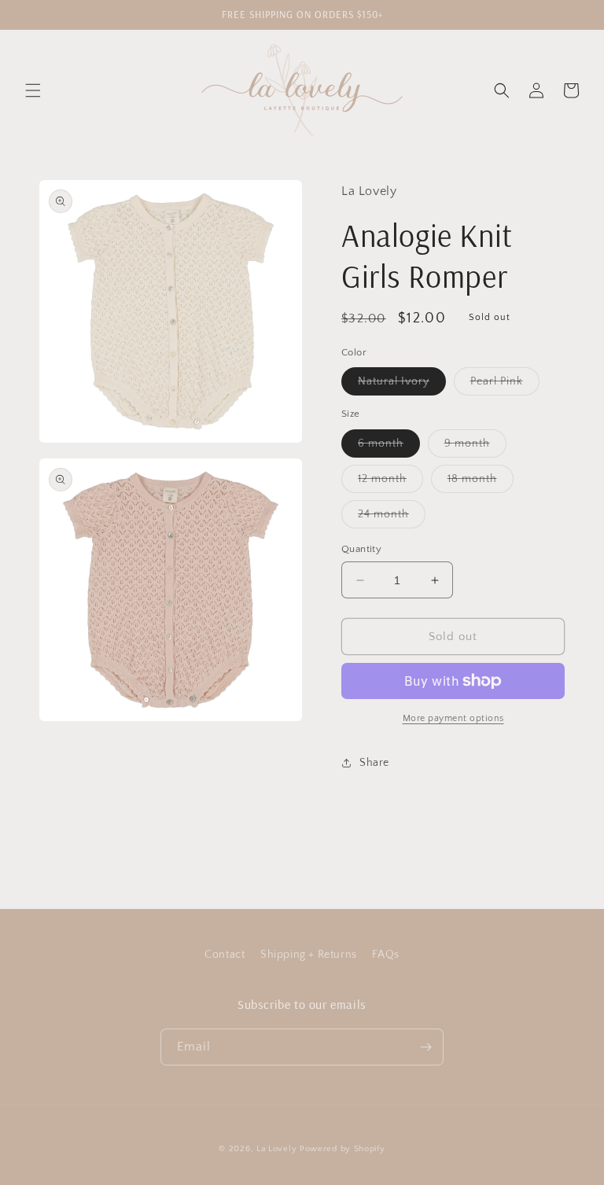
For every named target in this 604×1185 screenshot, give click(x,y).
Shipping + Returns (308, 954)
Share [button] (374, 762)
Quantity (361, 548)
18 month (480, 482)
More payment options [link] (453, 718)
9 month (475, 447)
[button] (33, 90)
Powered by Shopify (342, 1149)
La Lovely (276, 1149)
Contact (224, 954)
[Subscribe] (425, 1047)
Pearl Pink (505, 385)
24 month (391, 517)
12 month (390, 482)
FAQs (385, 954)
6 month (389, 447)
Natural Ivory (402, 385)
